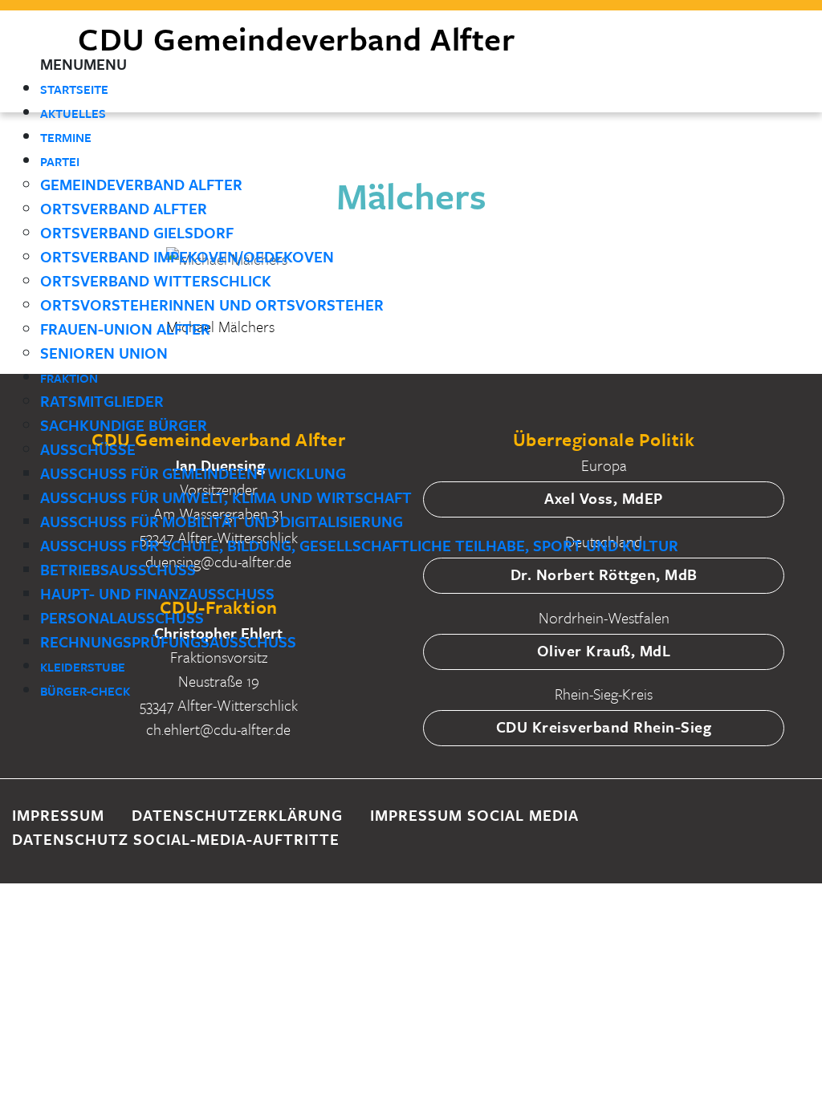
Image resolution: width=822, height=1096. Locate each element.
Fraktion (69, 378)
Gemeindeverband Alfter (141, 184)
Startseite (74, 89)
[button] (83, 64)
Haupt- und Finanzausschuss (157, 593)
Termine (66, 137)
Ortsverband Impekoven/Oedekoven (187, 256)
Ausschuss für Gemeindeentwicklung (193, 473)
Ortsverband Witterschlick (155, 280)
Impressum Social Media (474, 815)
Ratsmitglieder (102, 401)
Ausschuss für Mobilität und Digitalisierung (221, 521)
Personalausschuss (122, 617)
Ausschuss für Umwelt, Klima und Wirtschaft (226, 497)
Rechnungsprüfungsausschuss (168, 641)
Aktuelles (73, 113)
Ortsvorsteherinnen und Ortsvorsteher (212, 304)
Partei (59, 161)
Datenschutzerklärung (237, 815)
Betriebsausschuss (118, 569)
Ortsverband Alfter (123, 208)
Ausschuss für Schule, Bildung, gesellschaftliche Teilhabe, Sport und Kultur (359, 545)
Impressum (58, 815)
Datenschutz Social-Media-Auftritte (176, 839)
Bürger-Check (85, 691)
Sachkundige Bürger (123, 425)
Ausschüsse (88, 449)
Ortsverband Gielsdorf (137, 232)
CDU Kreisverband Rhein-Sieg (604, 726)
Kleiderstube (82, 667)
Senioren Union (104, 352)
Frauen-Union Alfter (125, 328)
